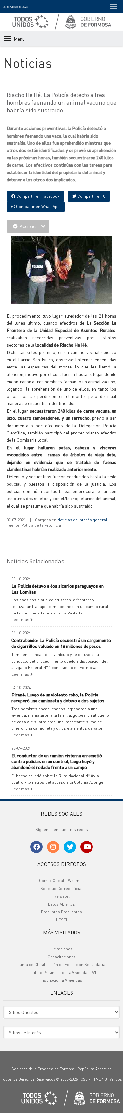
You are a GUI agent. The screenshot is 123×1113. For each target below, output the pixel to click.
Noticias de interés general (82, 519)
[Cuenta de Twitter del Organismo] (70, 847)
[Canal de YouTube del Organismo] (86, 847)
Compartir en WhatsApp (37, 206)
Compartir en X (90, 196)
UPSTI (61, 919)
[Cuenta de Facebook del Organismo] (36, 847)
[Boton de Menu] (113, 6)
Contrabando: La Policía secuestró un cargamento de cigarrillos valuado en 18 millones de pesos (61, 643)
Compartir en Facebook (37, 196)
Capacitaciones (62, 956)
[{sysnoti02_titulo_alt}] (62, 269)
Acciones (29, 226)
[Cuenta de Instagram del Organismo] (53, 847)
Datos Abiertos (61, 904)
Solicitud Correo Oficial (61, 888)
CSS (84, 1079)
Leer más (20, 619)
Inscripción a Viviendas (61, 980)
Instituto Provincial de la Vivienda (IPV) (61, 972)
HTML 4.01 (100, 1079)
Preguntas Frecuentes (61, 911)
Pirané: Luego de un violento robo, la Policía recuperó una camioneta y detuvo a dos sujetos (57, 697)
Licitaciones (61, 948)
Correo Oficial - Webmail (61, 880)
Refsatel (62, 896)
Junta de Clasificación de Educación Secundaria (61, 964)
